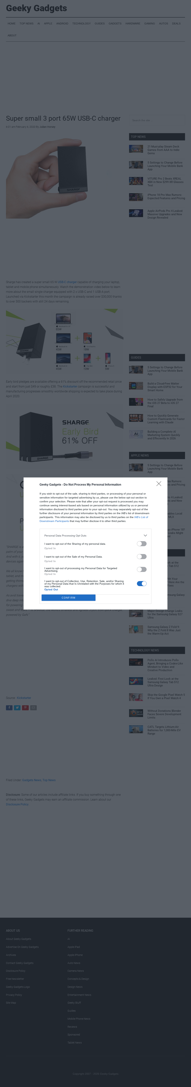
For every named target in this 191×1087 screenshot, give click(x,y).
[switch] (142, 543)
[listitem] (95, 535)
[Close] (160, 484)
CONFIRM (69, 597)
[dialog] (95, 543)
